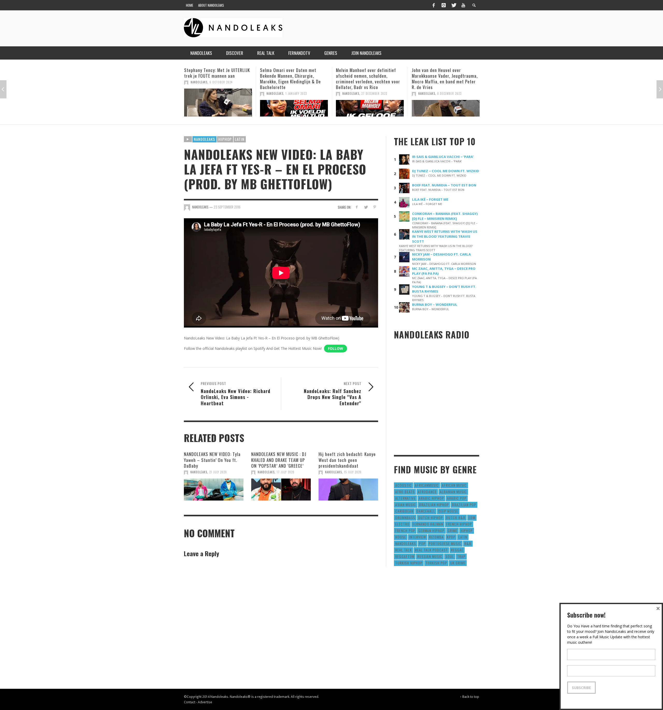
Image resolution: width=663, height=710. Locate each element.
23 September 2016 (227, 206)
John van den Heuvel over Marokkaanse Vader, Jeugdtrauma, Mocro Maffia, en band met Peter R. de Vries (369, 78)
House (400, 537)
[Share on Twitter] (365, 207)
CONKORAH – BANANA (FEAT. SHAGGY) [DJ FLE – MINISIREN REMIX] (445, 216)
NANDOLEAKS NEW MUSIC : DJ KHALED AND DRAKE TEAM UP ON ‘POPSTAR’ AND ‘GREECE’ (278, 460)
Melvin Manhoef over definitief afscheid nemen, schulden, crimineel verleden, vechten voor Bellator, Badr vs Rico (292, 78)
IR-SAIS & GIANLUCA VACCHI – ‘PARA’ (443, 156)
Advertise (205, 702)
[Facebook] (433, 5)
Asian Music (405, 504)
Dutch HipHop (430, 517)
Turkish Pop (436, 563)
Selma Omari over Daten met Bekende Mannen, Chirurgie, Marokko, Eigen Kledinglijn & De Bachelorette (214, 78)
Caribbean (404, 511)
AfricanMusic (427, 485)
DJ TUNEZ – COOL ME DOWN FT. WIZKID (445, 171)
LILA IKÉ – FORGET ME (430, 199)
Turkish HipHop (408, 563)
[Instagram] (444, 5)
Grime (452, 530)
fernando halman (428, 524)
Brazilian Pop (464, 504)
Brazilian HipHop (434, 504)
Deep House (448, 511)
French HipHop (459, 524)
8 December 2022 (373, 93)
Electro (402, 524)
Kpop (451, 537)
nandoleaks (405, 543)
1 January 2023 (220, 93)
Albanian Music (453, 491)
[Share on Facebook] (356, 207)
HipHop (225, 139)
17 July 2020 (285, 472)
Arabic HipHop (431, 498)
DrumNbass (405, 517)
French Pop (405, 530)
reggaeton (404, 556)
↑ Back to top (469, 696)
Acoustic (403, 485)
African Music (454, 485)
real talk (403, 550)
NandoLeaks (199, 93)
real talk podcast (431, 550)
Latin (239, 139)
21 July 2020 (218, 472)
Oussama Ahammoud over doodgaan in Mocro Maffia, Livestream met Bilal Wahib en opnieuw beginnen (441, 78)
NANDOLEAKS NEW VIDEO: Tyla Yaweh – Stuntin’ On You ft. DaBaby (212, 460)
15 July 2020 (353, 472)
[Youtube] (463, 5)
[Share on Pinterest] (374, 207)
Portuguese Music (445, 543)
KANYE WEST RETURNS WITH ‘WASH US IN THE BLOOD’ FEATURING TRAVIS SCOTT (444, 236)
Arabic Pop (456, 498)
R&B (467, 543)
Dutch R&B (455, 517)
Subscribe (581, 687)
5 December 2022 (449, 93)
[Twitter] (453, 5)
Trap (461, 556)
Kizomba (436, 537)
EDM (472, 517)
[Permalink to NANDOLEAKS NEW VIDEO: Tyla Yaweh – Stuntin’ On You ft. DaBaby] (213, 490)
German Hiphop (431, 530)
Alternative (405, 498)
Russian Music (429, 556)
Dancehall (425, 511)
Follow (335, 348)
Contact (189, 702)
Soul (449, 556)
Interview (417, 537)
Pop (422, 543)
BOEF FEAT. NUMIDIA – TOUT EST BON (444, 185)
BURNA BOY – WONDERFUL (434, 304)
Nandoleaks (204, 139)
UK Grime (457, 563)
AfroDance (427, 491)
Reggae (457, 550)
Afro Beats (405, 491)
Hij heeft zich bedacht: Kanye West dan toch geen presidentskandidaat (347, 460)
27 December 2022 (298, 93)
